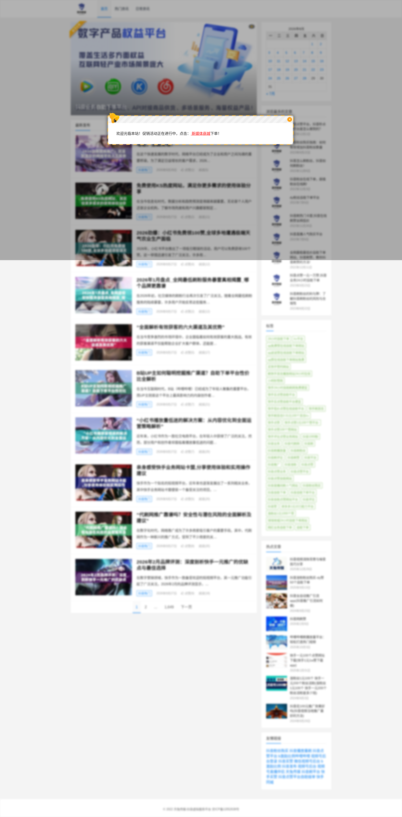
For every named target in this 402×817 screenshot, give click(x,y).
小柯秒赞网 (275, 380)
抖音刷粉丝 (298, 450)
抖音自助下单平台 (303, 492)
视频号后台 (307, 766)
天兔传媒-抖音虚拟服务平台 (192, 809)
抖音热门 (144, 264)
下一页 (186, 607)
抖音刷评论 (275, 457)
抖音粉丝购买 (312, 485)
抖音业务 (274, 443)
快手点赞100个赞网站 (282, 429)
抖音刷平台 (311, 772)
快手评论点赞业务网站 (283, 436)
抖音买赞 (285, 761)
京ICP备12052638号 (225, 809)
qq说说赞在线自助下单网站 (286, 352)
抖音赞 (272, 506)
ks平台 (298, 338)
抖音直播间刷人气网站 (283, 485)
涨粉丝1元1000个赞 (281, 513)
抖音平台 (310, 457)
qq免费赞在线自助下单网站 (286, 345)
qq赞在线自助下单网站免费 (286, 359)
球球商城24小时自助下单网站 (287, 520)
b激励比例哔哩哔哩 (294, 756)
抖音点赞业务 (277, 471)
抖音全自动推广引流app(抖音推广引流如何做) (306, 600)
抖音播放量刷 (300, 751)
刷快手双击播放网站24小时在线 (289, 373)
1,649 (169, 607)
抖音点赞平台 (300, 471)
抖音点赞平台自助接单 (296, 777)
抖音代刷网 (292, 443)
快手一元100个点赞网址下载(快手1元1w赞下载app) (307, 660)
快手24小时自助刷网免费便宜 (287, 387)
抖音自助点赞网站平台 (283, 499)
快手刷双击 (316, 408)
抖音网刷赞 (298, 619)
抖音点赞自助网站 (280, 478)
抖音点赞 (307, 464)
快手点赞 (274, 422)
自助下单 (303, 527)
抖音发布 (289, 766)
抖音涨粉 (291, 464)
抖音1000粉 (310, 436)
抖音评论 (309, 499)
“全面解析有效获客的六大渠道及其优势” (181, 327)
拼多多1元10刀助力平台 (297, 506)
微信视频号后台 (307, 761)
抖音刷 (308, 443)
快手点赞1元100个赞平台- (302, 422)
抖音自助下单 (277, 492)
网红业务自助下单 (280, 527)
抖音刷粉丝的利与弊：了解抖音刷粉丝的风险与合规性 (308, 298)
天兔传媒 (293, 772)
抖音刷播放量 (277, 450)
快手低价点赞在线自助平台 (286, 408)
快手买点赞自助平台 (281, 394)
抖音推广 (274, 464)
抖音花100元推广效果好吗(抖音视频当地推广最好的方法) (307, 711)
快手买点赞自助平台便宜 (284, 401)
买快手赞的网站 (278, 366)
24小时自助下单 (278, 338)
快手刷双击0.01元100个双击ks (288, 415)
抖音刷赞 (294, 457)
